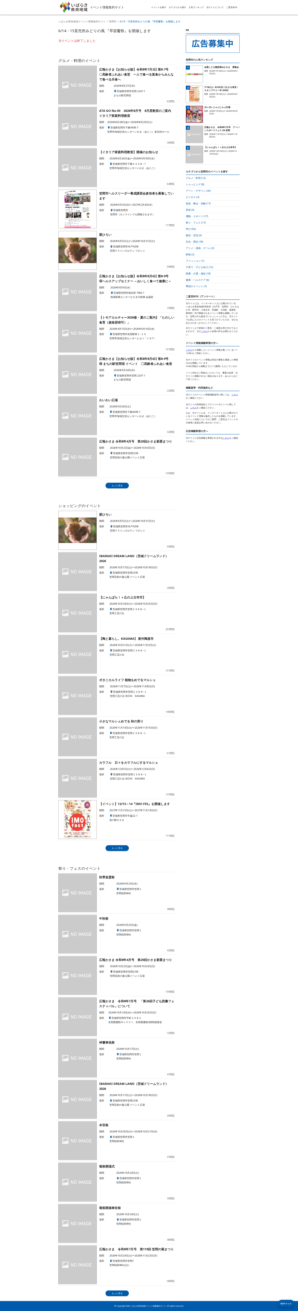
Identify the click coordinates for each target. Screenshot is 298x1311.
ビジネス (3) (192, 197)
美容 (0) (190, 210)
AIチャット (286, 1303)
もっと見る (117, 485)
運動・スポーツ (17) (197, 216)
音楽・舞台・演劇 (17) (198, 203)
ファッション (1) (195, 260)
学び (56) (191, 229)
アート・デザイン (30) (198, 190)
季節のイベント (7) (196, 286)
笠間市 (112, 21)
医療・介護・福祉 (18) (198, 273)
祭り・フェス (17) (196, 222)
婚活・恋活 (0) (194, 235)
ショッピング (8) (195, 184)
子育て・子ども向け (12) (199, 267)
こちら (204, 331)
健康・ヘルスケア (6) (197, 280)
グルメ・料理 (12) (196, 178)
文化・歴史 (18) (194, 241)
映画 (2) (190, 254)
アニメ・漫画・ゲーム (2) (200, 248)
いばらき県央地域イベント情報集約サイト (82, 21)
